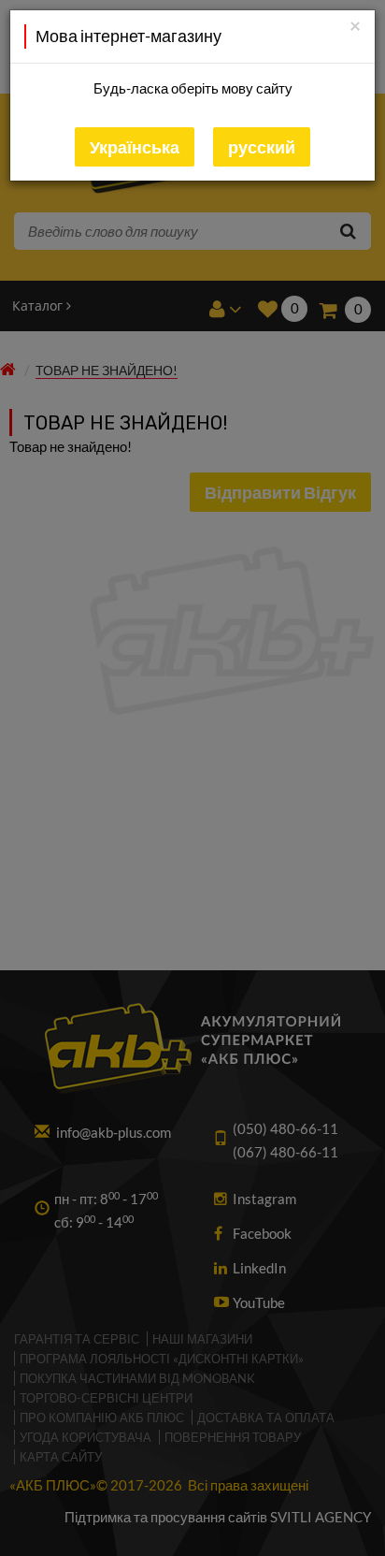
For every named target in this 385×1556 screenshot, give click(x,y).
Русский (261, 147)
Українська (134, 147)
